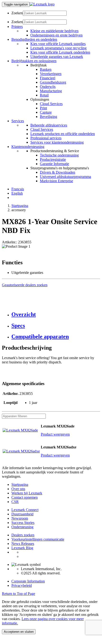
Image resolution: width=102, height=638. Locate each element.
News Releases (22, 544)
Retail (44, 95)
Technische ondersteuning (59, 155)
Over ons (18, 489)
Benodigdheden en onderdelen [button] (34, 39)
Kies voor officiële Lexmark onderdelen (60, 52)
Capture (46, 112)
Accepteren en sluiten (19, 631)
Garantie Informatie (54, 164)
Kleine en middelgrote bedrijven (54, 31)
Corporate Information (28, 581)
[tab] (55, 314)
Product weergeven (55, 434)
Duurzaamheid (22, 514)
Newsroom (19, 518)
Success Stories (22, 523)
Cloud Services (51, 104)
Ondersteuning (22, 527)
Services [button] (17, 121)
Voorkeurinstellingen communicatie (37, 539)
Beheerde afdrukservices (48, 125)
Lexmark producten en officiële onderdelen (62, 134)
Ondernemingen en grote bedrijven (56, 35)
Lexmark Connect (24, 510)
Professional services (45, 138)
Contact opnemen (24, 497)
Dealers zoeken (22, 535)
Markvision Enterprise (56, 181)
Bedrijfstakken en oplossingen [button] (33, 61)
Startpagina (19, 206)
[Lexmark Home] (42, 4)
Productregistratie (53, 159)
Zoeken (17, 13)
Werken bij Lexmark (26, 493)
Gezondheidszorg (53, 82)
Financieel (47, 78)
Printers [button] (17, 27)
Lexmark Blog (22, 548)
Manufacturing (51, 91)
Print (43, 108)
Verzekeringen (50, 74)
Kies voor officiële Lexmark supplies (58, 44)
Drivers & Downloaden (57, 172)
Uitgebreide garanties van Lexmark (56, 57)
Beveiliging (48, 117)
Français (17, 189)
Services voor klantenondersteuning (57, 142)
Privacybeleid (21, 585)
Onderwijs (48, 87)
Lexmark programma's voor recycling (58, 48)
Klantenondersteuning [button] (27, 147)
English (17, 193)
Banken (45, 69)
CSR (15, 502)
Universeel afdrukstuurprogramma (65, 177)
